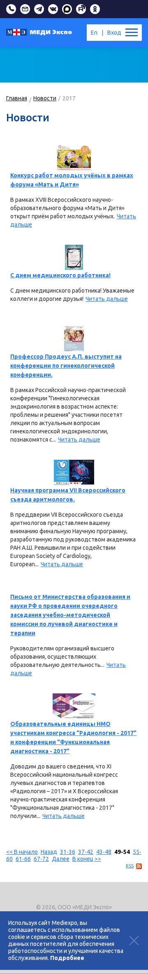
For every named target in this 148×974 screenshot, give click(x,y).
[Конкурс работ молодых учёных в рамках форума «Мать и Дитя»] (74, 157)
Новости (44, 98)
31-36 (67, 852)
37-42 (85, 852)
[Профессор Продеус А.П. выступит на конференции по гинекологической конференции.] (74, 338)
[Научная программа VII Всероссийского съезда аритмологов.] (74, 472)
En (94, 32)
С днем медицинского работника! (60, 275)
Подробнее (67, 958)
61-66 (23, 859)
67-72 (41, 859)
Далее (60, 859)
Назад (49, 852)
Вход (114, 32)
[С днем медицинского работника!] (74, 257)
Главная (16, 98)
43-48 (103, 852)
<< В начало (22, 852)
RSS (130, 865)
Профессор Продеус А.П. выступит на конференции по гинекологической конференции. (66, 365)
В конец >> (86, 859)
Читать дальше (107, 299)
